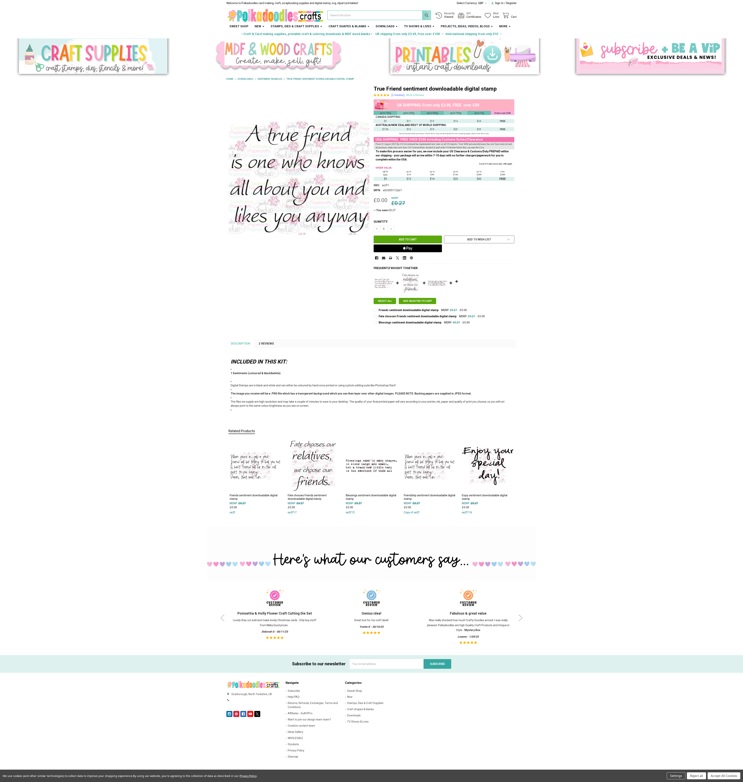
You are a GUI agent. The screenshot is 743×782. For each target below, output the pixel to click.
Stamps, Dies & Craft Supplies (295, 26)
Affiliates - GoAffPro (300, 713)
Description (240, 343)
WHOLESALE (295, 738)
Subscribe (294, 690)
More (503, 26)
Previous (222, 618)
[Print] (391, 258)
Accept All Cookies (724, 776)
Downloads (385, 26)
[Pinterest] (411, 258)
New (258, 26)
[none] (299, 178)
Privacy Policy (296, 750)
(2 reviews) (398, 95)
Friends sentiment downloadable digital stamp (408, 310)
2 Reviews (266, 343)
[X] (398, 258)
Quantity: (381, 221)
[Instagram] (229, 714)
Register (511, 3)
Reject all (696, 776)
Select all (385, 300)
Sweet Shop (238, 26)
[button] (93, 57)
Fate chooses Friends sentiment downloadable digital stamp (417, 316)
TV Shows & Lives (417, 26)
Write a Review (415, 95)
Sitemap (293, 756)
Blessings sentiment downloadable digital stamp (410, 322)
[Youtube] (250, 714)
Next (520, 618)
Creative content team (301, 725)
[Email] (384, 258)
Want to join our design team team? (309, 719)
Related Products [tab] (242, 431)
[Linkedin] (404, 258)
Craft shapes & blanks (347, 26)
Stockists (293, 744)
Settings (676, 776)
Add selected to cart (417, 300)
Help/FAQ (293, 696)
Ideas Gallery (295, 731)
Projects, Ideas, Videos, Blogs (465, 26)
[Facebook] (377, 258)
